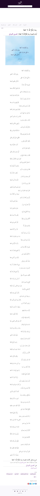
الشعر (20, 25)
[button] (25, 491)
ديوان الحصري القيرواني (24, 474)
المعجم (9, 25)
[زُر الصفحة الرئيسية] (20, 3)
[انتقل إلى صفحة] (9, 6)
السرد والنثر (15, 25)
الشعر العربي (16, 474)
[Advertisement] (20, 15)
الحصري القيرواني (13, 34)
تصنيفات (35, 472)
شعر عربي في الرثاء (9, 474)
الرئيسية (24, 25)
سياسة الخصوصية (20, 493)
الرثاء (34, 477)
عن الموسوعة (3, 25)
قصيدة (2, 28)
